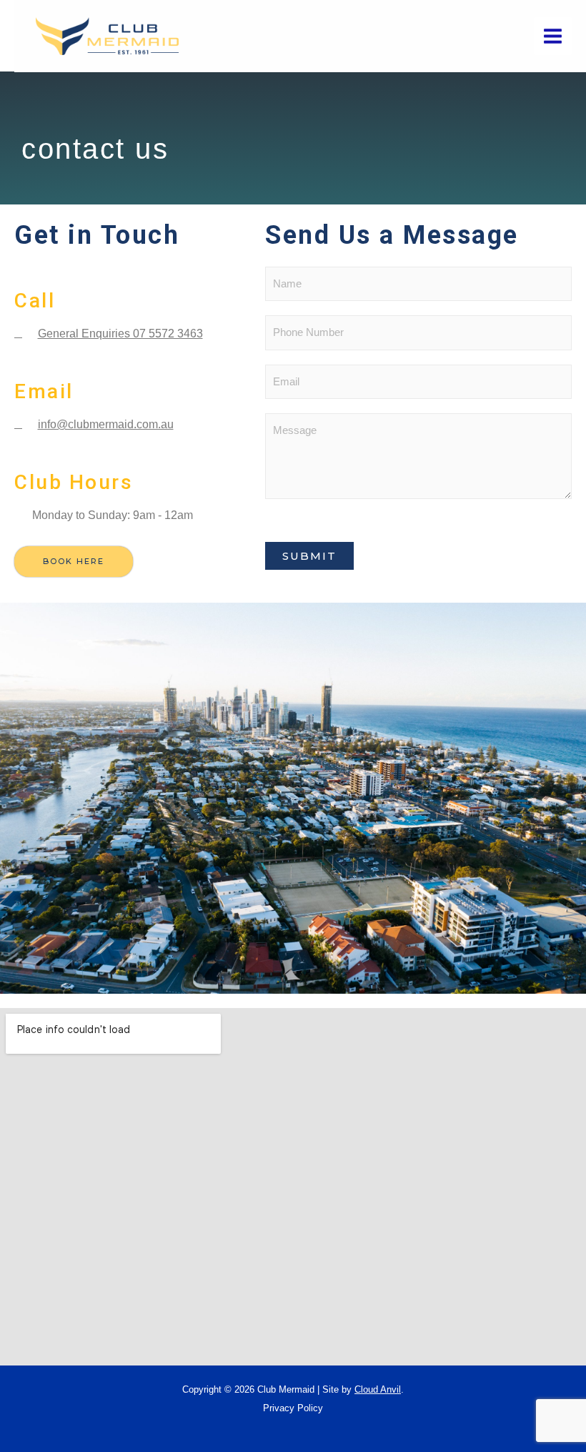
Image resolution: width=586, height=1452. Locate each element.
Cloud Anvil (377, 1389)
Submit (309, 556)
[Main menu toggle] (553, 36)
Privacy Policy (293, 1408)
